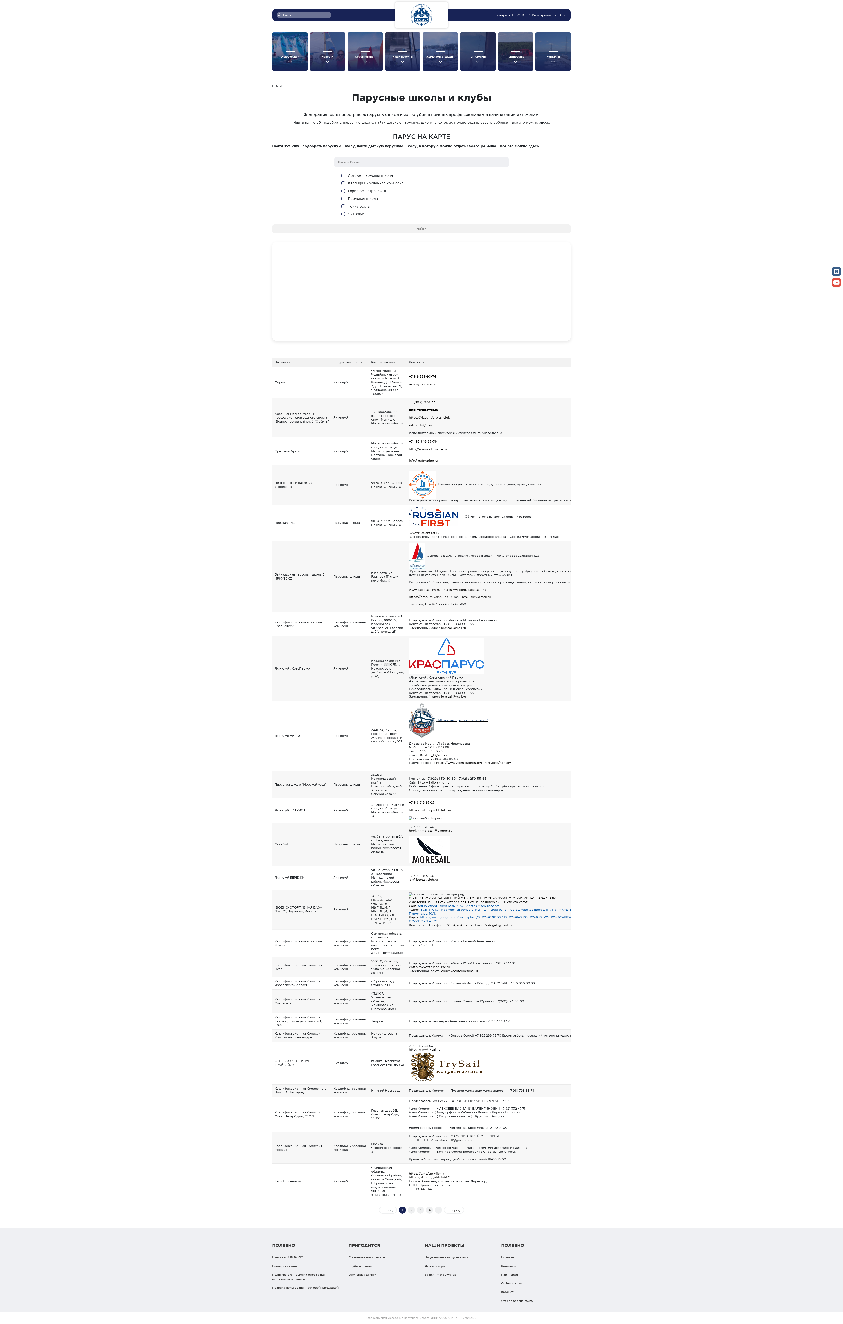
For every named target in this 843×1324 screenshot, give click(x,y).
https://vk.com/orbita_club (429, 417)
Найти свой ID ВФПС (287, 1257)
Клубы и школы (360, 1266)
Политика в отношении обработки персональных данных (298, 1277)
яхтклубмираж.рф (423, 384)
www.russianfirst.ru (424, 533)
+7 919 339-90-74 (422, 376)
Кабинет (507, 1291)
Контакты (508, 1266)
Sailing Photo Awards (440, 1274)
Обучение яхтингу (362, 1274)
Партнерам (509, 1274)
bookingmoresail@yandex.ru (430, 830)
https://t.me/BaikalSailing (428, 597)
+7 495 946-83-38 (423, 441)
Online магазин (512, 1283)
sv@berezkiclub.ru (424, 879)
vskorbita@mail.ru (423, 425)
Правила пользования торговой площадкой (305, 1287)
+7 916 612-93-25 (422, 802)
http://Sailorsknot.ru (434, 782)
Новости (507, 1257)
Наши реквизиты (284, 1266)
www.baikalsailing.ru (424, 589)
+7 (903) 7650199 (422, 402)
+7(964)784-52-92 (458, 925)
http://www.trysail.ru (425, 1049)
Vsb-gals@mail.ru (498, 925)
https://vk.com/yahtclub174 (429, 1177)
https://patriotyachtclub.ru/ (430, 810)
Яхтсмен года (435, 1266)
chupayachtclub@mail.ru (460, 971)
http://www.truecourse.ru (430, 967)
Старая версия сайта (517, 1300)
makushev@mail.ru (476, 597)
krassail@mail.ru (453, 628)
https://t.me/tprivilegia (426, 1173)
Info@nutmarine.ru (423, 460)
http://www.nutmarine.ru (428, 449)
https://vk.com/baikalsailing (465, 589)
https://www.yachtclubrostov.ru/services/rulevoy (473, 762)
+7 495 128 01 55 (421, 876)
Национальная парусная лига (447, 1257)
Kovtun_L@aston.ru (435, 755)
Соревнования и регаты (367, 1257)
